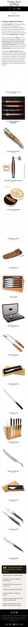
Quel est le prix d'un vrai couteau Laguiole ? (13, 575)
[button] (9, 9)
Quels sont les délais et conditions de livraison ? (11, 594)
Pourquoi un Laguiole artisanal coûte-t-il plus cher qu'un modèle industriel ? (13, 599)
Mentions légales (4, 617)
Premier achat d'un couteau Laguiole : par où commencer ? (12, 585)
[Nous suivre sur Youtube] (16, 612)
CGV (9, 617)
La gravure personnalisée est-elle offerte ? (12, 589)
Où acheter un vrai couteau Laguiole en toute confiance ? (12, 580)
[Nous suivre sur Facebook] (11, 612)
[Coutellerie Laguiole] (14, 3)
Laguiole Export (10, 615)
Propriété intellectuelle (15, 617)
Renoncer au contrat (14, 620)
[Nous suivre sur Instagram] (14, 612)
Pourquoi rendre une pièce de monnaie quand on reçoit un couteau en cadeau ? (12, 604)
